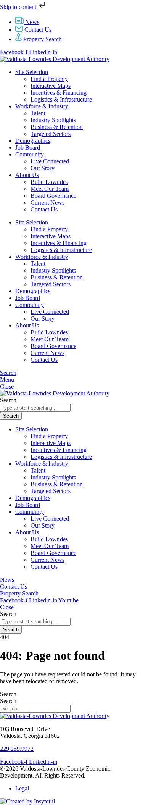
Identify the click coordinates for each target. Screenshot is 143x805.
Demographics (32, 140)
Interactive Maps (51, 85)
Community (29, 154)
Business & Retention (57, 127)
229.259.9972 (17, 748)
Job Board (27, 147)
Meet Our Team (50, 189)
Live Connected (50, 161)
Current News (47, 202)
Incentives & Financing (59, 92)
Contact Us (44, 209)
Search (8, 694)
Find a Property (49, 79)
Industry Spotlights (53, 120)
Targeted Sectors (51, 134)
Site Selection (31, 72)
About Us (27, 175)
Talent (38, 113)
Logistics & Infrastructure (61, 99)
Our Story (43, 168)
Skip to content (19, 7)
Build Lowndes (49, 182)
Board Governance (53, 195)
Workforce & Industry (41, 106)
